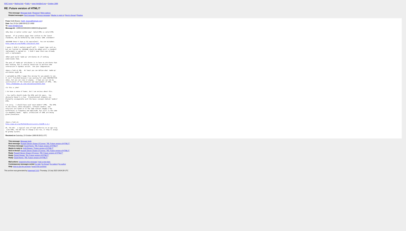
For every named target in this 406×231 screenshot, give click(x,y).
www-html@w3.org (39, 4)
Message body (26, 13)
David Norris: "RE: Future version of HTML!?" (41, 146)
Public (27, 4)
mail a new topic (44, 162)
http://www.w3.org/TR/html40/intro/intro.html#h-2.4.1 (27, 124)
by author (62, 164)
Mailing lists (18, 4)
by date (38, 164)
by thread (45, 164)
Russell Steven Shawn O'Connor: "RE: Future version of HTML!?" (45, 143)
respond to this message (28, 162)
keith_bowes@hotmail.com (31, 21)
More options (46, 13)
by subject (54, 164)
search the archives (39, 166)
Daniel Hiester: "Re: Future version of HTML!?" (31, 155)
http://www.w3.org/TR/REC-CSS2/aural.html (22, 43)
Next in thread (70, 15)
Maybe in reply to (57, 15)
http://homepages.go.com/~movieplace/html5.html (25, 84)
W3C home (8, 4)
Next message (29, 15)
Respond (36, 13)
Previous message (43, 15)
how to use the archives (22, 166)
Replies (80, 15)
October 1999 (53, 4)
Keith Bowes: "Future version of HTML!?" (38, 148)
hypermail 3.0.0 (33, 170)
